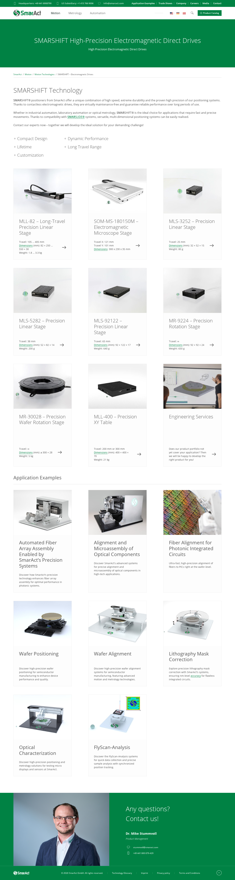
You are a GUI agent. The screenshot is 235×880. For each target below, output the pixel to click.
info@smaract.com (113, 3)
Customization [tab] (30, 155)
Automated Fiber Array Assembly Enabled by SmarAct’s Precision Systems (40, 554)
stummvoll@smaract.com (145, 847)
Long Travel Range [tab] (85, 147)
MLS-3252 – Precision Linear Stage (192, 214)
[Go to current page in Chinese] (184, 13)
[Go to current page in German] (177, 13)
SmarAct (17, 74)
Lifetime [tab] (24, 147)
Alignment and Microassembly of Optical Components (117, 548)
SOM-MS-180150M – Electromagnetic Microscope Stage (117, 214)
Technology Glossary (122, 873)
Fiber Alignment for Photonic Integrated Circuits (191, 548)
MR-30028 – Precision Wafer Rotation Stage (43, 415)
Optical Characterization (37, 750)
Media (205, 3)
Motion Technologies (45, 74)
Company (181, 3)
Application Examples (143, 3)
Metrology (75, 13)
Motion (55, 13)
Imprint (144, 873)
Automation (97, 13)
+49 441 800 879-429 (143, 853)
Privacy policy (163, 873)
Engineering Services (192, 415)
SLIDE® (76, 117)
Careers (194, 3)
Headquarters (35, 3)
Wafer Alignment (112, 653)
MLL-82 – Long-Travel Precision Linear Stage (43, 214)
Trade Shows (165, 3)
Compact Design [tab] (32, 138)
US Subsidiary (77, 3)
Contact (217, 3)
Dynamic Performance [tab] (88, 138)
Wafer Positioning (38, 653)
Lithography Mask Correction (189, 656)
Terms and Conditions (189, 873)
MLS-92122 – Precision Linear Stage (117, 311)
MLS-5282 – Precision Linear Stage (43, 311)
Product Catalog (211, 13)
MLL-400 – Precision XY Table (117, 415)
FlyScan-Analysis (112, 747)
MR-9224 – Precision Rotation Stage (192, 311)
